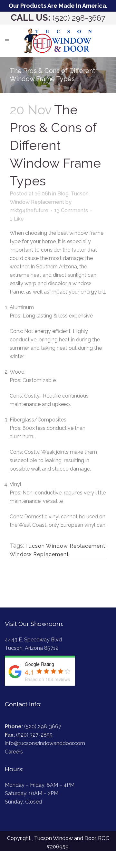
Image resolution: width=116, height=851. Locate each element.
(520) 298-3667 (79, 18)
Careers (14, 752)
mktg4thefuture (29, 210)
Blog (63, 194)
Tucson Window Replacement (65, 546)
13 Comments (71, 210)
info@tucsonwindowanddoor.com (45, 743)
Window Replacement (39, 554)
